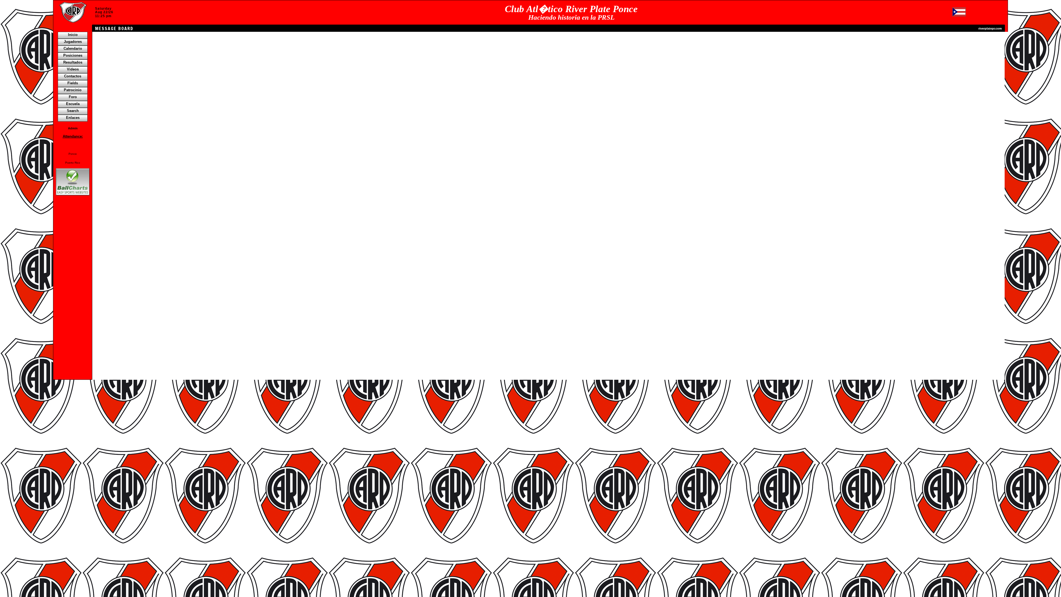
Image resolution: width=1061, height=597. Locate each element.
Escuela (73, 104)
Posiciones (72, 55)
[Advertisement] (72, 292)
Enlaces (73, 118)
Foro (73, 97)
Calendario (73, 48)
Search (73, 111)
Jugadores (73, 42)
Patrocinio (73, 90)
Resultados (72, 62)
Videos (73, 69)
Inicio (73, 35)
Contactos (72, 76)
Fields (72, 83)
